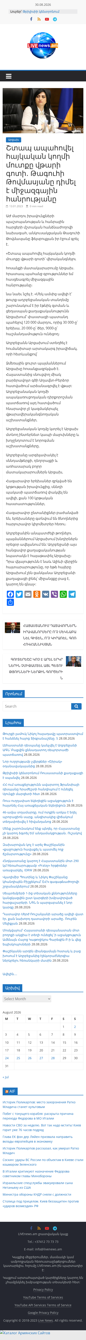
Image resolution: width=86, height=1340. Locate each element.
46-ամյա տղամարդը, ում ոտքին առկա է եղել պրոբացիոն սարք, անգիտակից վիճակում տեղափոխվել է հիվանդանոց (40, 817)
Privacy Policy (43, 1289)
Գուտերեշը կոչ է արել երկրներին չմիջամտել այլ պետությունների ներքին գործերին (36, 668)
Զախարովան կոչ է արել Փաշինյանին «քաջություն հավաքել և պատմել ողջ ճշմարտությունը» (34, 849)
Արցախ (13, 140)
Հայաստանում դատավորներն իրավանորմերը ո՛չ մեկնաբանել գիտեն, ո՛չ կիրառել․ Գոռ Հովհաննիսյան (50, 634)
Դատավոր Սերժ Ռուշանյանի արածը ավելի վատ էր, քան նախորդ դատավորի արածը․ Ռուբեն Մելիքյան (43, 918)
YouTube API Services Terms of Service (43, 1305)
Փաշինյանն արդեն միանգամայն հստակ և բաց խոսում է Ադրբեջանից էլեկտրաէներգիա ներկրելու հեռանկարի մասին (42, 955)
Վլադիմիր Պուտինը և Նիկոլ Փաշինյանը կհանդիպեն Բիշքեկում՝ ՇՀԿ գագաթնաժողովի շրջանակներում (41, 881)
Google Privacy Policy (43, 1312)
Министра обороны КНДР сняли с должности (37, 1194)
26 (30, 1058)
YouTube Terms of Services (43, 1297)
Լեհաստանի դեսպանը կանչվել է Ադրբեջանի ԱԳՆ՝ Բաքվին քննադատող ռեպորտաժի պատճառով (40, 750)
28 (53, 1058)
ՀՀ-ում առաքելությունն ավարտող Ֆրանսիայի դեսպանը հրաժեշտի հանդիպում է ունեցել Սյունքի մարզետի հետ (41, 789)
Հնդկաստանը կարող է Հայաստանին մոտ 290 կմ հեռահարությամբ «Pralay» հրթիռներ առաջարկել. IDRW (41, 865)
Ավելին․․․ (10, 974)
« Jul (6, 1077)
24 (7, 1058)
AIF (12, 1091)
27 (41, 1058)
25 (18, 1058)
